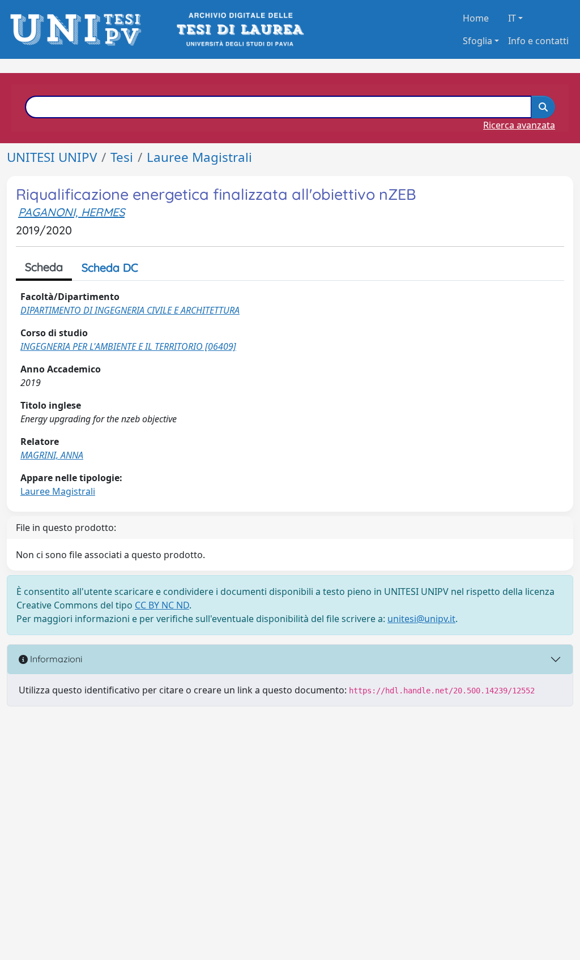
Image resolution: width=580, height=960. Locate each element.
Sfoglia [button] (477, 41)
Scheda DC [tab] (110, 267)
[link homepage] (79, 29)
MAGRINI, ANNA (51, 455)
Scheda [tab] (44, 267)
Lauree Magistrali (199, 157)
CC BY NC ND (162, 605)
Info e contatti (538, 41)
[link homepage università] (239, 29)
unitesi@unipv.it (421, 618)
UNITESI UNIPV (52, 157)
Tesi (121, 157)
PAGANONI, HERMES (71, 212)
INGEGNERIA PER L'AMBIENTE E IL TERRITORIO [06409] (128, 346)
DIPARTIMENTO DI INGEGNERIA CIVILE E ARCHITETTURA (130, 310)
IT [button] (512, 18)
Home (476, 18)
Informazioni (55, 659)
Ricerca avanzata (519, 125)
